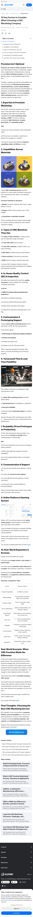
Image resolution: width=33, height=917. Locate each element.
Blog (7, 13)
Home (2, 13)
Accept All (16, 913)
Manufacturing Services (14, 13)
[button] (16, 38)
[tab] (16, 38)
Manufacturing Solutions (25, 13)
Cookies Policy (7, 900)
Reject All (16, 908)
